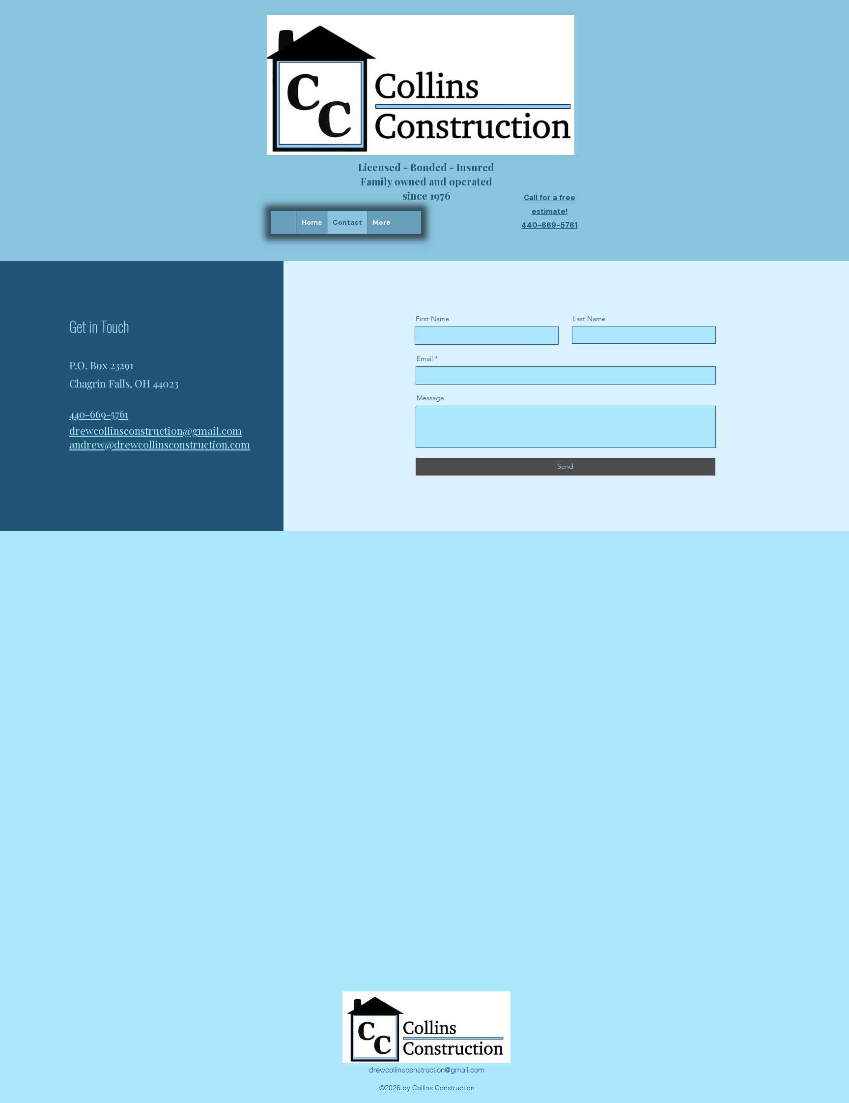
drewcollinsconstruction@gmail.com (426, 1069)
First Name (433, 318)
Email (425, 358)
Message (430, 397)
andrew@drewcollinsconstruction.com (159, 444)
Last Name (589, 318)
